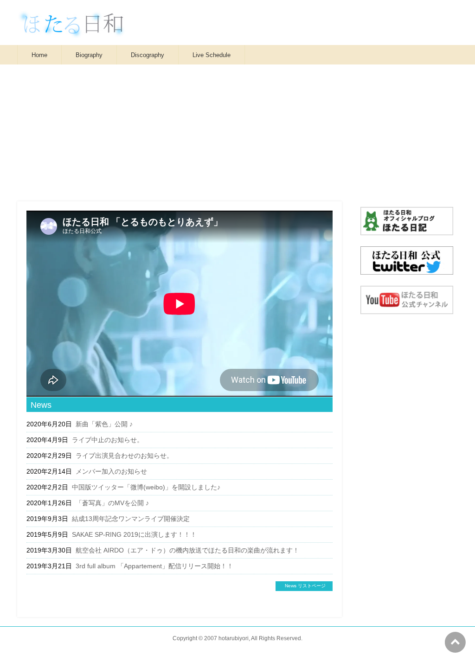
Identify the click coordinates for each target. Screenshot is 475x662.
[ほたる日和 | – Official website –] (71, 27)
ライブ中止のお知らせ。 (107, 439)
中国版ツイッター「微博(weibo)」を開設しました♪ (146, 487)
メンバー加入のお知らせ (111, 471)
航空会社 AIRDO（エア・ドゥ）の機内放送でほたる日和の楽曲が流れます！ (187, 550)
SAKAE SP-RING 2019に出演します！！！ (134, 534)
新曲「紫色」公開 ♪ (104, 424)
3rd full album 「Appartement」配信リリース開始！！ (154, 566)
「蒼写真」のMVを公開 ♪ (112, 503)
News (41, 405)
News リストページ (305, 585)
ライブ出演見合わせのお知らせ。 (124, 455)
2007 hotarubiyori (226, 638)
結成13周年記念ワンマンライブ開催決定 (131, 518)
